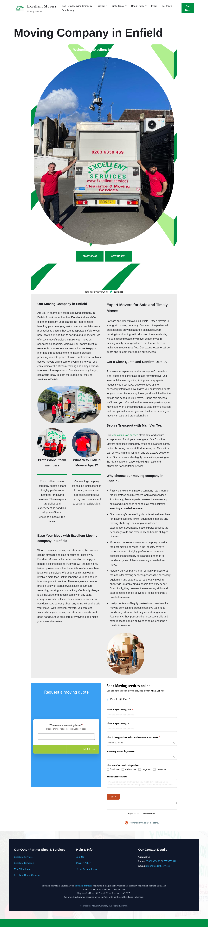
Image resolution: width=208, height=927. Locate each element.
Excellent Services (23, 856)
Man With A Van (22, 869)
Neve (5, 922)
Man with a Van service (124, 435)
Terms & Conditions (86, 869)
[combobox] (142, 743)
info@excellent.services (157, 865)
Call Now (187, 8)
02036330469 (153, 861)
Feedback (167, 6)
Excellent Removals (24, 862)
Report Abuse (133, 814)
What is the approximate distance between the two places (137, 737)
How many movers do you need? (125, 751)
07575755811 (169, 861)
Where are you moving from (123, 709)
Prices (154, 6)
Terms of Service (148, 814)
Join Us (80, 856)
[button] (106, 6)
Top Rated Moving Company (77, 6)
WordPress (28, 922)
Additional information (117, 776)
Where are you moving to (122, 723)
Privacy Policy (83, 862)
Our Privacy (68, 10)
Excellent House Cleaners (27, 875)
